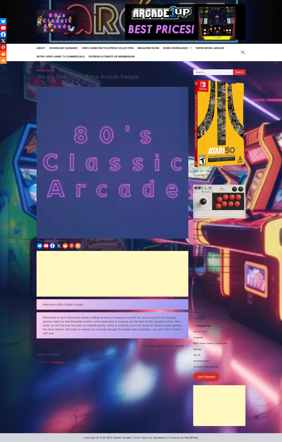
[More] (78, 246)
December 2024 (202, 294)
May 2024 (198, 312)
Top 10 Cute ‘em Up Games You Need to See (217, 266)
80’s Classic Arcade (119, 437)
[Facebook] (52, 246)
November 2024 (202, 300)
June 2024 (199, 306)
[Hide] (1, 67)
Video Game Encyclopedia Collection (107, 48)
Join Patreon (206, 377)
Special (197, 349)
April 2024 (199, 318)
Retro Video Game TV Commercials (61, 56)
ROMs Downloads (175, 48)
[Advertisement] (112, 274)
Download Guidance (63, 48)
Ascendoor (159, 437)
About (41, 48)
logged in (58, 362)
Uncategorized (45, 70)
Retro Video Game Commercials (210, 343)
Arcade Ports (200, 331)
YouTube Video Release (205, 366)
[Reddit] (65, 246)
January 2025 (200, 288)
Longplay (198, 337)
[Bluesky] (40, 246)
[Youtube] (46, 246)
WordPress (191, 437)
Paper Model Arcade (210, 48)
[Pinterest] (71, 246)
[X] (59, 246)
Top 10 (196, 355)
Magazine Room (148, 48)
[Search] (242, 52)
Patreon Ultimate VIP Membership (112, 56)
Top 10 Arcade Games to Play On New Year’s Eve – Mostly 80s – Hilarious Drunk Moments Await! (217, 257)
